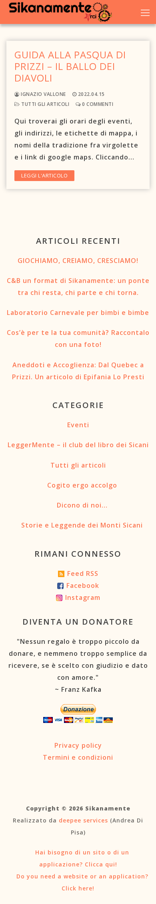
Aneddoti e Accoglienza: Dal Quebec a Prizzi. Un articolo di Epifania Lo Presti (78, 370)
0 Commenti (97, 104)
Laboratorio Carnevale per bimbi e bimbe (78, 312)
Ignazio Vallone (43, 94)
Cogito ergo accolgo (82, 485)
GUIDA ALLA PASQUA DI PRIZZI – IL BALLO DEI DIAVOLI (70, 66)
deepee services (83, 820)
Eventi (78, 424)
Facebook (82, 585)
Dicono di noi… (82, 505)
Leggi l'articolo (44, 175)
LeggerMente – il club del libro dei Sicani (78, 444)
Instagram (82, 597)
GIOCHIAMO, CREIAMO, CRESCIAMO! (78, 260)
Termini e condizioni (78, 757)
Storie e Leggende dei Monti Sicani (82, 525)
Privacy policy (78, 745)
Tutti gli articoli (44, 104)
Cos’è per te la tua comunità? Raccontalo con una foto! (78, 338)
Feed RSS (82, 573)
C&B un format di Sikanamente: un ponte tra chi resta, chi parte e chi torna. (78, 286)
